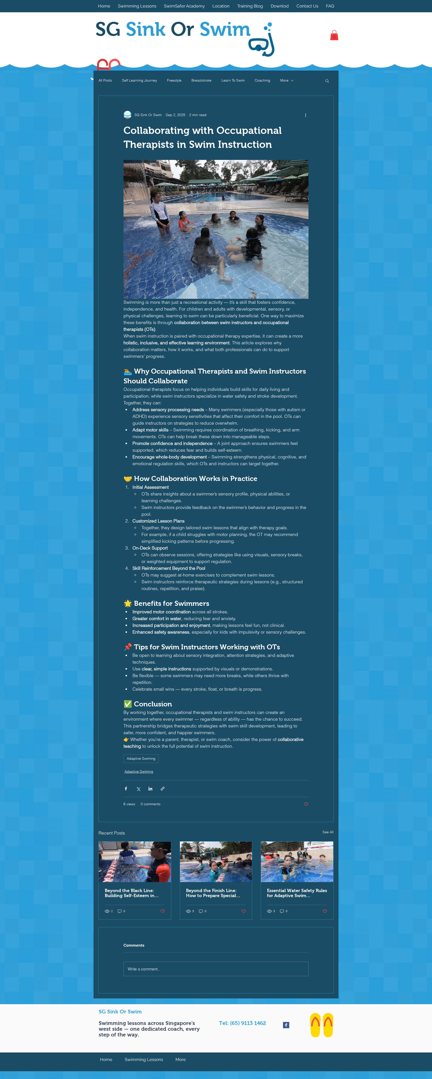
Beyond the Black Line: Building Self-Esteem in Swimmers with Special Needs (129, 893)
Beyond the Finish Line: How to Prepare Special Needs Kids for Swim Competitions (211, 893)
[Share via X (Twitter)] (138, 788)
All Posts (105, 80)
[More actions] (305, 115)
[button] (334, 35)
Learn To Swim (233, 80)
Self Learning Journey (139, 80)
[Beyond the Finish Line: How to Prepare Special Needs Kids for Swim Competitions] (216, 862)
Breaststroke (202, 80)
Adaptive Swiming (141, 758)
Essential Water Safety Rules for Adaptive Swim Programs (297, 893)
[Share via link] (162, 788)
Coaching (262, 80)
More (284, 80)
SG (133, 29)
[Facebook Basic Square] (286, 1025)
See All (328, 832)
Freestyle (174, 80)
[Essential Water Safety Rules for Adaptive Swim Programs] (297, 862)
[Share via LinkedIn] (150, 788)
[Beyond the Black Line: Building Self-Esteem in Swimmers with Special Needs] (135, 862)
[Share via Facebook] (126, 788)
